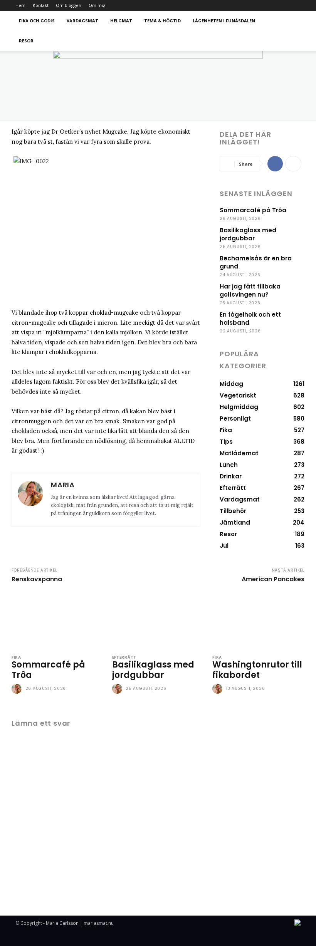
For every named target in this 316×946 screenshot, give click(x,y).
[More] (293, 163)
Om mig (97, 5)
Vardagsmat (82, 20)
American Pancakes (273, 579)
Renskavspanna (37, 579)
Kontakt (41, 5)
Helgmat (121, 20)
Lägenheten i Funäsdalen (224, 20)
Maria (63, 485)
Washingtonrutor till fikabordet (257, 670)
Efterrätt (124, 657)
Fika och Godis (37, 20)
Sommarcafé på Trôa (253, 210)
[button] (291, 21)
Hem (20, 5)
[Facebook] (275, 163)
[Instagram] (295, 5)
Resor (26, 41)
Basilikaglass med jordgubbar (248, 234)
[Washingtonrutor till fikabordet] (258, 620)
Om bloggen (68, 5)
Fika (16, 657)
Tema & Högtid (162, 20)
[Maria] (30, 500)
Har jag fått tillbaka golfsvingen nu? (250, 290)
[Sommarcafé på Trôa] (58, 620)
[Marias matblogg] (158, 85)
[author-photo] (18, 689)
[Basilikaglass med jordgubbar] (158, 620)
